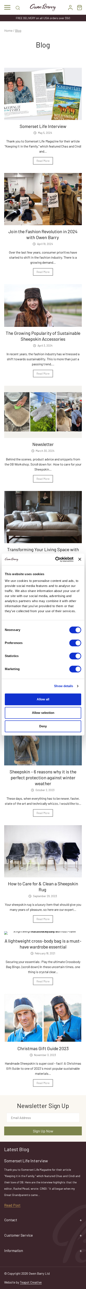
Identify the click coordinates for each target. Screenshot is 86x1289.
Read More (43, 160)
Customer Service (18, 1235)
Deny (43, 726)
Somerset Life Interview (43, 126)
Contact (10, 1219)
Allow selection (43, 712)
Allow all (43, 699)
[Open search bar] (18, 7)
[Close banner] (79, 559)
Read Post (12, 1205)
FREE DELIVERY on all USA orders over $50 (43, 18)
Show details (63, 686)
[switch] (75, 643)
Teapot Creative (31, 1282)
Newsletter (43, 444)
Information (13, 1250)
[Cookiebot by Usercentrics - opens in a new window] (55, 559)
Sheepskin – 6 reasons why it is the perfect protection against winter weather (43, 777)
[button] (7, 7)
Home (8, 30)
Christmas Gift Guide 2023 (43, 1048)
